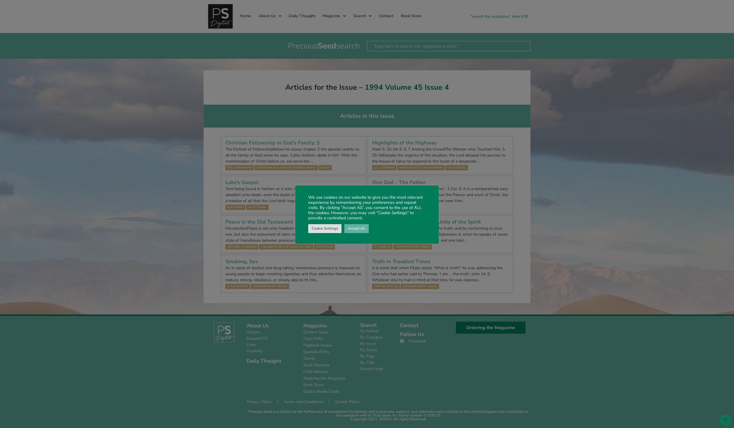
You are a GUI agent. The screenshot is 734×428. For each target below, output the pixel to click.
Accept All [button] (356, 228)
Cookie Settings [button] (325, 228)
